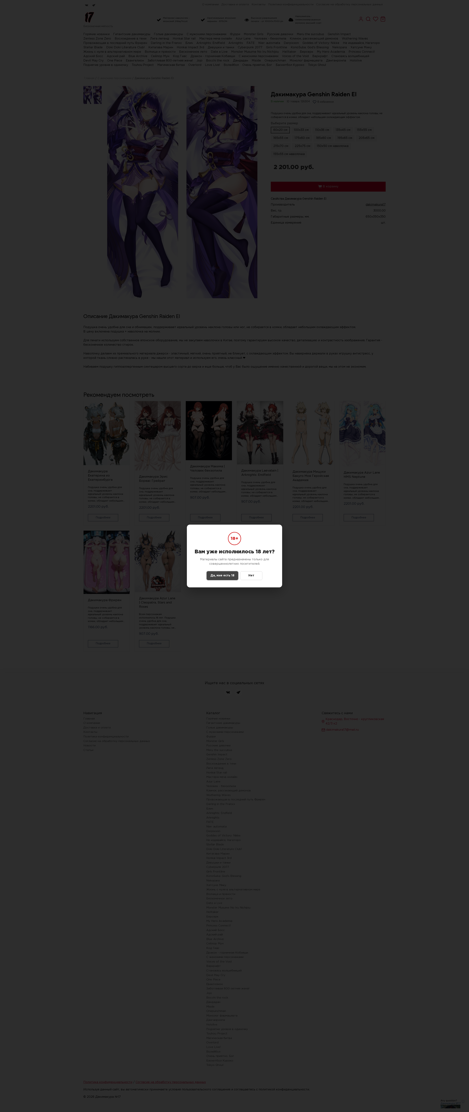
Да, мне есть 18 (222, 575)
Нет (251, 575)
